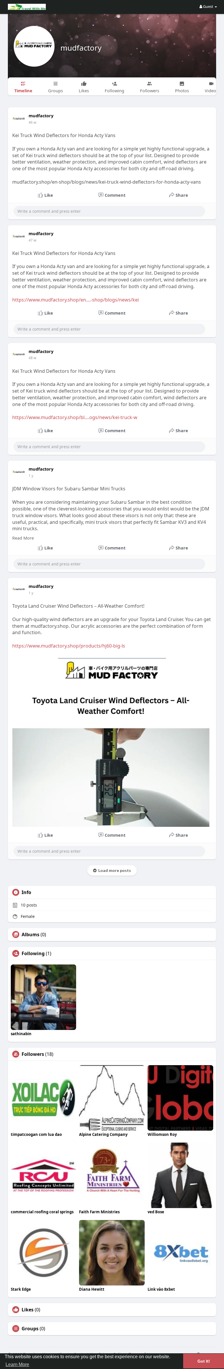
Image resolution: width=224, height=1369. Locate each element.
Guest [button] (208, 6)
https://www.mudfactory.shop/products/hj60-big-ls (68, 646)
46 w (32, 122)
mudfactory (81, 47)
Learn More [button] (17, 1364)
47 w (32, 240)
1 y (31, 475)
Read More (23, 538)
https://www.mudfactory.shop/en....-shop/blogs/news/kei (75, 300)
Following (33, 953)
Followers (33, 1054)
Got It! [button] (203, 1361)
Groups (30, 1328)
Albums (30, 934)
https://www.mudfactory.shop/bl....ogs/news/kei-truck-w (74, 417)
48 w (32, 357)
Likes (28, 1309)
